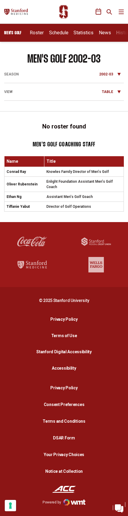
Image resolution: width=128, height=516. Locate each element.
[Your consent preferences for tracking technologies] (10, 505)
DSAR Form (64, 438)
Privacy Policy (65, 319)
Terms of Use (64, 335)
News (105, 32)
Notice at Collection (64, 471)
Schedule (58, 32)
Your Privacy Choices (64, 454)
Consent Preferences (64, 404)
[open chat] (119, 507)
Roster (37, 32)
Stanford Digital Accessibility (65, 351)
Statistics (83, 32)
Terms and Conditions (64, 421)
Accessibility (65, 368)
